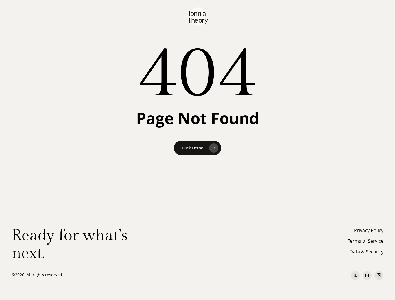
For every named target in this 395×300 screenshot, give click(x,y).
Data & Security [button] (366, 252)
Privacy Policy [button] (368, 230)
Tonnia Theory (197, 16)
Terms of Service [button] (365, 241)
